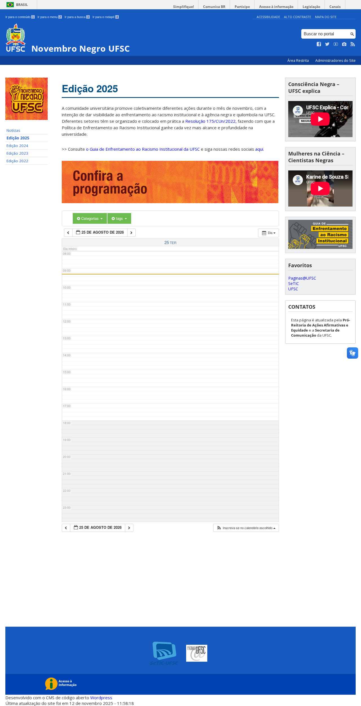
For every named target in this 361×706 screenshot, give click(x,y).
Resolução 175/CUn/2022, (210, 121)
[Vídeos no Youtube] (336, 44)
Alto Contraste (297, 17)
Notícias (13, 130)
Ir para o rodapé (105, 17)
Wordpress (101, 697)
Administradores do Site (335, 60)
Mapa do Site (325, 17)
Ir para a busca (77, 17)
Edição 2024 (17, 145)
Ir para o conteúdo (19, 17)
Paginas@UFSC (302, 278)
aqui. (259, 149)
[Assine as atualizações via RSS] (353, 44)
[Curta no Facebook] (319, 44)
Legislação (311, 6)
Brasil (22, 4)
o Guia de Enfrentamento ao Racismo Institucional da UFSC (143, 149)
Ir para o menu (49, 17)
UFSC (293, 288)
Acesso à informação (276, 6)
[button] (245, 528)
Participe (242, 6)
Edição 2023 (17, 153)
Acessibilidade (268, 17)
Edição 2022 (17, 160)
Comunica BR (214, 6)
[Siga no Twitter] (327, 44)
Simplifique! (183, 6)
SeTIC (293, 283)
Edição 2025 (17, 138)
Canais (335, 6)
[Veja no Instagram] (344, 44)
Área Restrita (298, 60)
